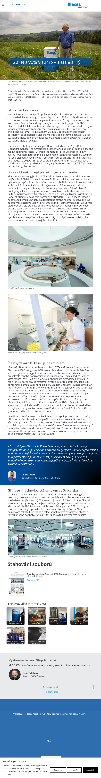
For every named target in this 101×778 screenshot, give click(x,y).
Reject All (74, 770)
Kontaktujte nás (49, 687)
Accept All (90, 770)
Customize (58, 770)
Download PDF (33, 580)
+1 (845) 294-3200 (50, 692)
